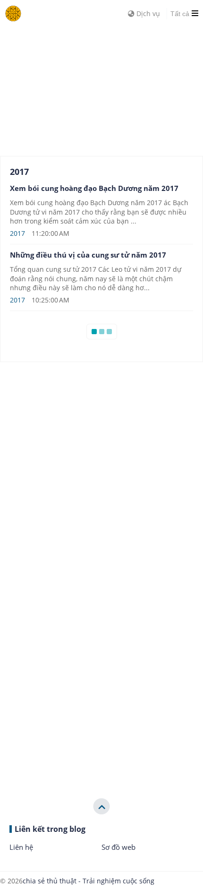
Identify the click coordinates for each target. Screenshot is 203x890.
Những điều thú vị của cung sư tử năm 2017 (88, 254)
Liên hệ (21, 847)
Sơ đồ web (118, 847)
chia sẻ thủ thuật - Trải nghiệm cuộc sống (88, 880)
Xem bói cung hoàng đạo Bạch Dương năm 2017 (94, 188)
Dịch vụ (147, 13)
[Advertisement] (71, 85)
